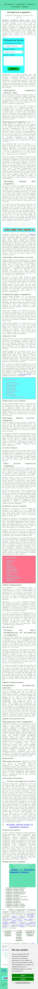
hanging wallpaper (7, 124)
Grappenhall (32, 234)
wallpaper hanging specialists (23, 246)
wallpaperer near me (20, 799)
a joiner (13, 916)
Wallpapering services (9, 234)
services (29, 755)
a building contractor (18, 917)
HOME (18, 9)
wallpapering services (9, 751)
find (7, 832)
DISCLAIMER (34, 9)
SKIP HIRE (30, 914)
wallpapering (26, 97)
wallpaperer (21, 117)
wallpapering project (26, 587)
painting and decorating (23, 732)
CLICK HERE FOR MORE (25, 374)
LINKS (21, 9)
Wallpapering (6, 74)
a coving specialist (16, 925)
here (21, 856)
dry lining (30, 916)
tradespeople (12, 928)
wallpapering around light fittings (23, 747)
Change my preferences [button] (23, 983)
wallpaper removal (16, 920)
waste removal (28, 919)
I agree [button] (23, 975)
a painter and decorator (26, 923)
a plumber (22, 926)
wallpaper (13, 23)
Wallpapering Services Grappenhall (14, 862)
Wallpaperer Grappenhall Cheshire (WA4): (16, 20)
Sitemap (4, 969)
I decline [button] (22, 979)
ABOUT (25, 9)
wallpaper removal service (24, 423)
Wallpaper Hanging (7, 971)
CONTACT (28, 9)
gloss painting (7, 919)
